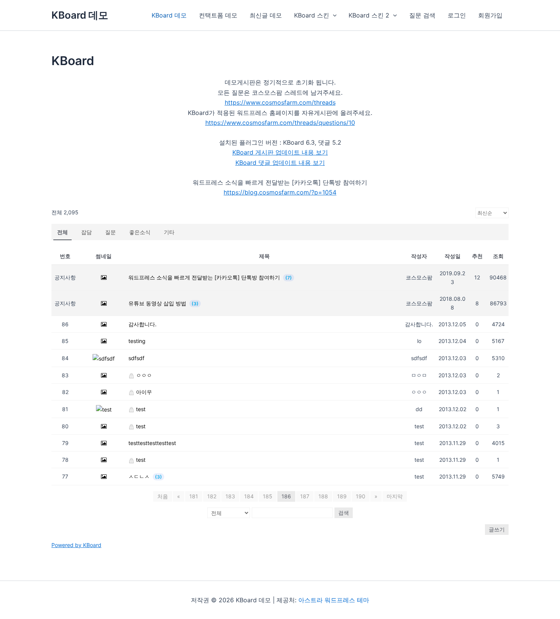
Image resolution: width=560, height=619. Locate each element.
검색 (343, 512)
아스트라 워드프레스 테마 (333, 600)
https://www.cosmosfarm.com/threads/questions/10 (280, 122)
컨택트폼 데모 (218, 15)
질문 (110, 232)
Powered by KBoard (76, 545)
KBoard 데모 (79, 15)
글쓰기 (497, 529)
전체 (62, 232)
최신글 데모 (266, 15)
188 (323, 496)
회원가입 (490, 15)
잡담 (86, 232)
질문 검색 (422, 15)
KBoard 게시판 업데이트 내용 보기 (280, 152)
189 (342, 496)
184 (249, 496)
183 (230, 496)
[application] (333, 15)
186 (286, 496)
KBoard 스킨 (311, 15)
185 (267, 496)
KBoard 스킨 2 (369, 15)
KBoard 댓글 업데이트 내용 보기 (280, 162)
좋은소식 (139, 232)
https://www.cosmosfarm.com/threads (280, 102)
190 (360, 496)
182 (211, 496)
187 (304, 496)
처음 (162, 496)
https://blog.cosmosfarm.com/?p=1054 (280, 192)
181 (193, 496)
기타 (169, 232)
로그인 (457, 15)
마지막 (395, 496)
